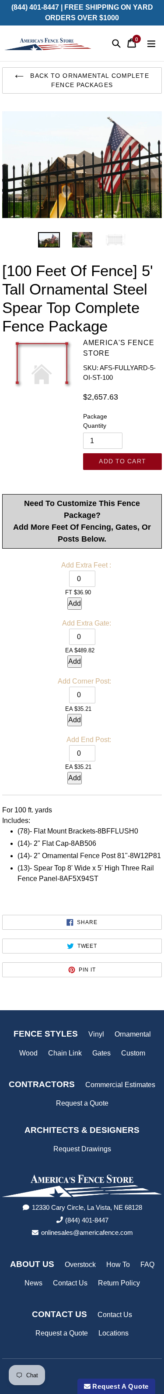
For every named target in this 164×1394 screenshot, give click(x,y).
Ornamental (133, 1034)
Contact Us (70, 1283)
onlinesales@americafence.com (87, 1232)
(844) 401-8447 (86, 1220)
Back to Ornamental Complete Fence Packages (88, 80)
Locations (113, 1333)
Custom (133, 1053)
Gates (101, 1053)
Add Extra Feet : (86, 565)
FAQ (147, 1264)
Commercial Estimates (120, 1084)
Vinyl (96, 1034)
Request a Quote (82, 1103)
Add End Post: (88, 739)
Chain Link (65, 1053)
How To (118, 1264)
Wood (28, 1053)
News (33, 1283)
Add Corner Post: (84, 681)
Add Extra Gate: (86, 623)
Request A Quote (120, 1386)
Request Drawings (82, 1149)
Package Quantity (95, 421)
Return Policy (119, 1283)
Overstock (80, 1264)
